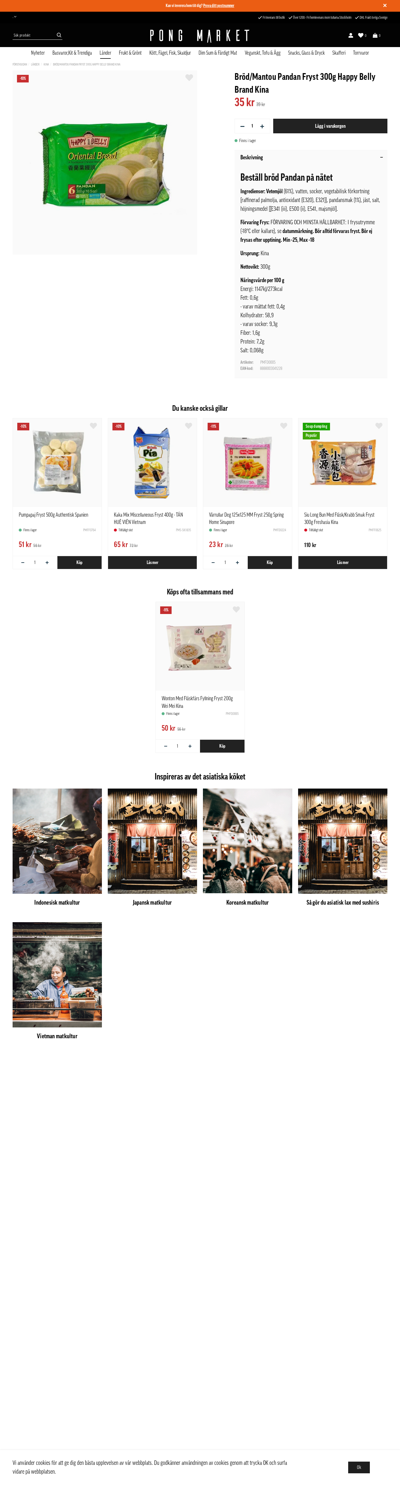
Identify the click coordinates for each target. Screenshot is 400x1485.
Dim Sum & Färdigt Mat (218, 53)
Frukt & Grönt (130, 53)
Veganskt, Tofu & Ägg (263, 53)
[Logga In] (350, 35)
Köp (79, 562)
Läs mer (152, 562)
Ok (359, 1467)
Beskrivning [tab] (251, 158)
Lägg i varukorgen (330, 126)
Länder (105, 53)
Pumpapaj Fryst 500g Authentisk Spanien (53, 515)
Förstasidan (20, 64)
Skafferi (339, 53)
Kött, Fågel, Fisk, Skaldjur (170, 53)
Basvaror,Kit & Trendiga (72, 53)
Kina (46, 64)
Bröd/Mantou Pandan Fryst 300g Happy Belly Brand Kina (86, 64)
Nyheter (38, 53)
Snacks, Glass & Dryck (306, 53)
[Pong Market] (200, 35)
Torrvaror (361, 53)
